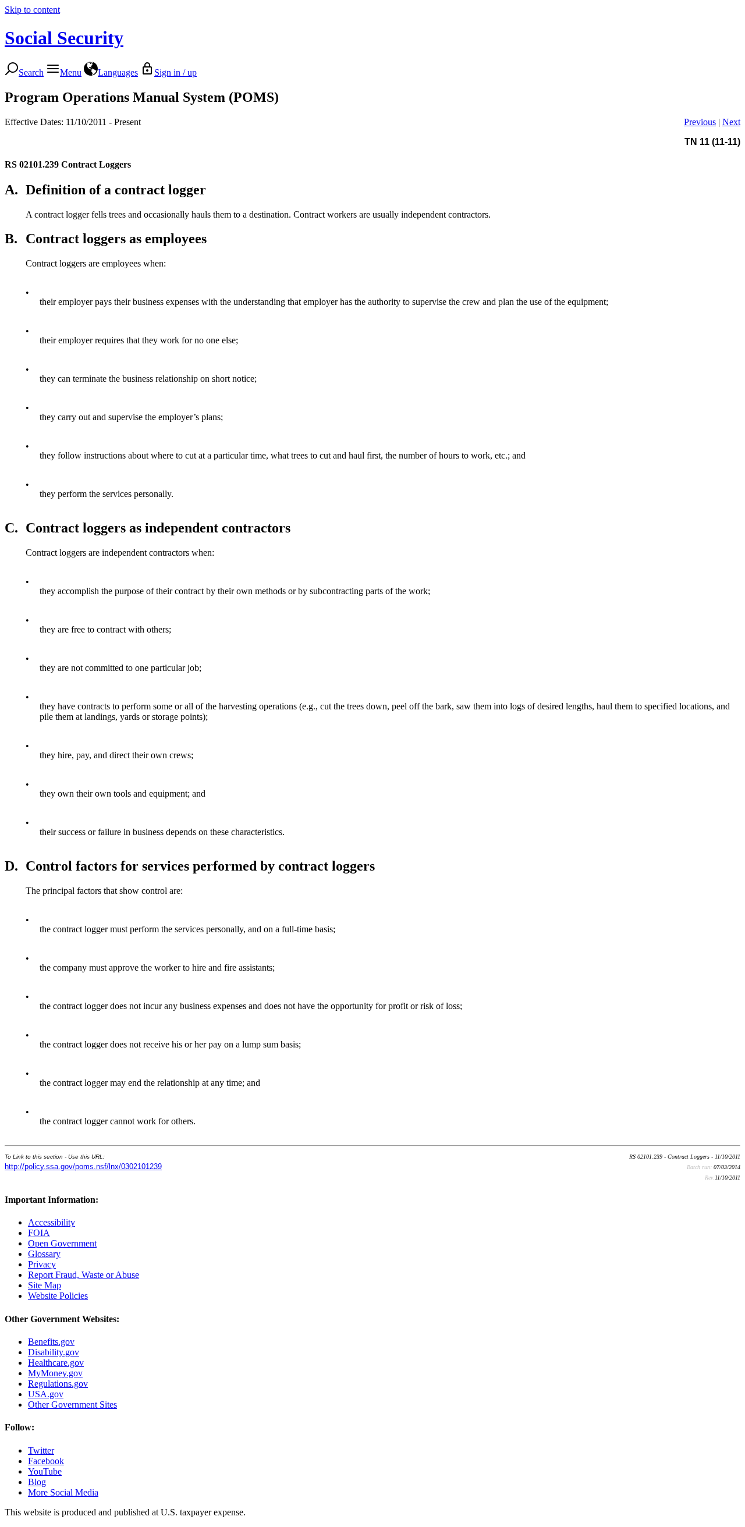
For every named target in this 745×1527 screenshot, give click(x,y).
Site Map (44, 1285)
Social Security (64, 37)
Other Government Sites (72, 1404)
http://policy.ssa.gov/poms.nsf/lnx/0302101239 (83, 1166)
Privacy (42, 1264)
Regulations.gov (58, 1383)
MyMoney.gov (55, 1373)
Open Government (62, 1243)
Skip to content (32, 10)
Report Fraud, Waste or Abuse (83, 1275)
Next (731, 122)
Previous (700, 122)
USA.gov (45, 1394)
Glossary (44, 1254)
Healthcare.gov (56, 1363)
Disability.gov (53, 1352)
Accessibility (51, 1222)
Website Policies (58, 1296)
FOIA (39, 1233)
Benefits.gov (51, 1342)
